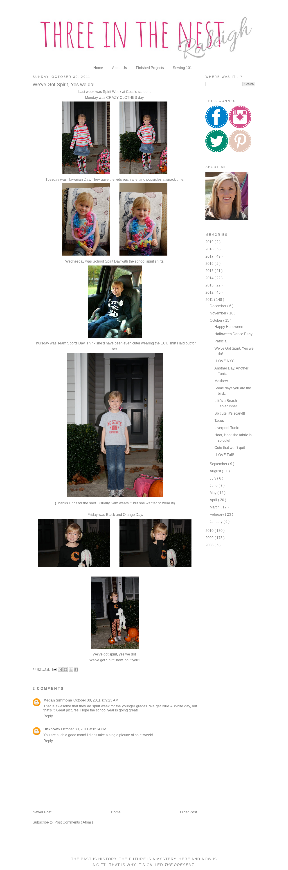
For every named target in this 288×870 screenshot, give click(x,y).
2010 (209, 531)
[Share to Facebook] (76, 669)
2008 (209, 545)
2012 (209, 292)
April (214, 500)
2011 (209, 300)
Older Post (188, 812)
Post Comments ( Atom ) (73, 822)
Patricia (220, 341)
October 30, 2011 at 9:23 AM (95, 700)
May (213, 493)
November (218, 313)
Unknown (51, 729)
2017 (209, 256)
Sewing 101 (182, 68)
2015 (209, 271)
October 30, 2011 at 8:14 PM (83, 729)
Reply (48, 716)
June (214, 485)
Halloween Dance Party (233, 334)
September (219, 464)
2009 (209, 538)
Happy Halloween (228, 327)
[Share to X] (71, 669)
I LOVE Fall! (224, 455)
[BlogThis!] (65, 669)
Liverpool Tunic (226, 428)
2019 (209, 242)
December (218, 306)
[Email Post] (54, 669)
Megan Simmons (57, 700)
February (217, 514)
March (215, 507)
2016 (209, 263)
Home (98, 68)
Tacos (219, 420)
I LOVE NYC (224, 361)
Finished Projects (150, 68)
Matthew (221, 381)
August (216, 471)
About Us (120, 68)
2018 (209, 249)
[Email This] (60, 669)
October (216, 320)
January (216, 522)
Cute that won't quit (229, 448)
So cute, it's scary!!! (229, 413)
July (213, 478)
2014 (209, 278)
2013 (209, 285)
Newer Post (42, 812)
